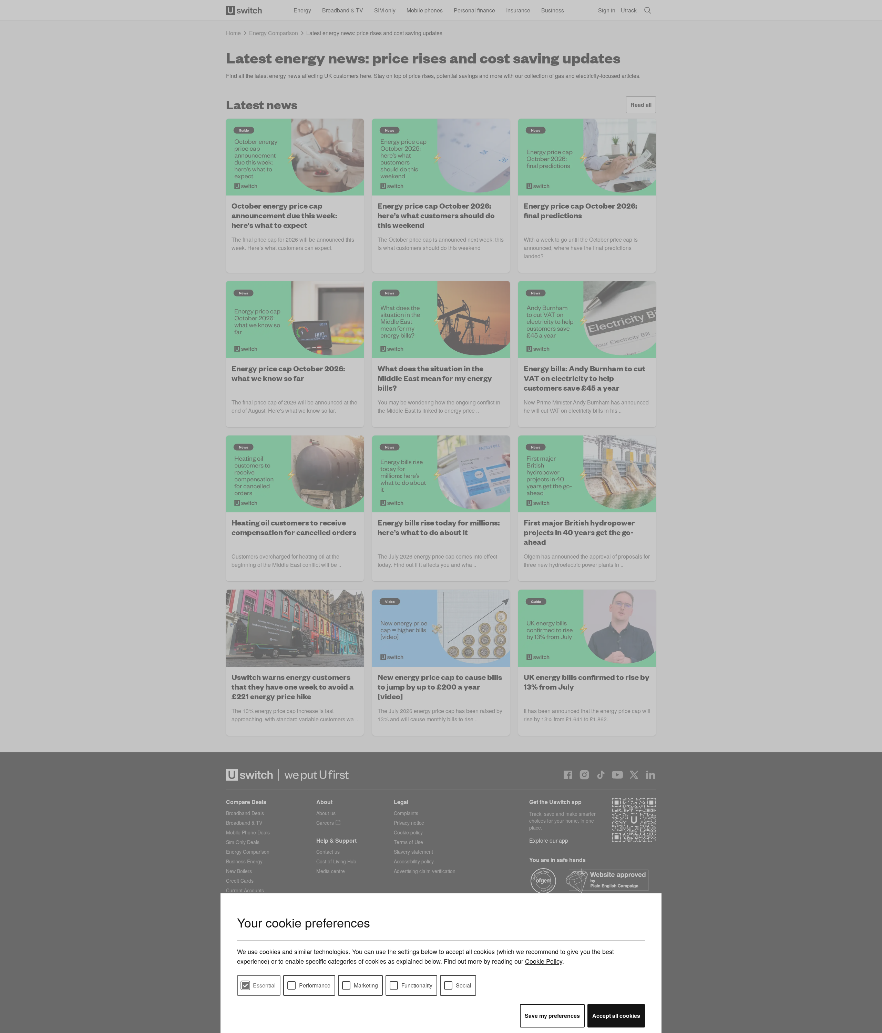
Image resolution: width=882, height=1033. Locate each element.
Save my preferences (552, 1016)
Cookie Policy (543, 960)
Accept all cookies (616, 1016)
